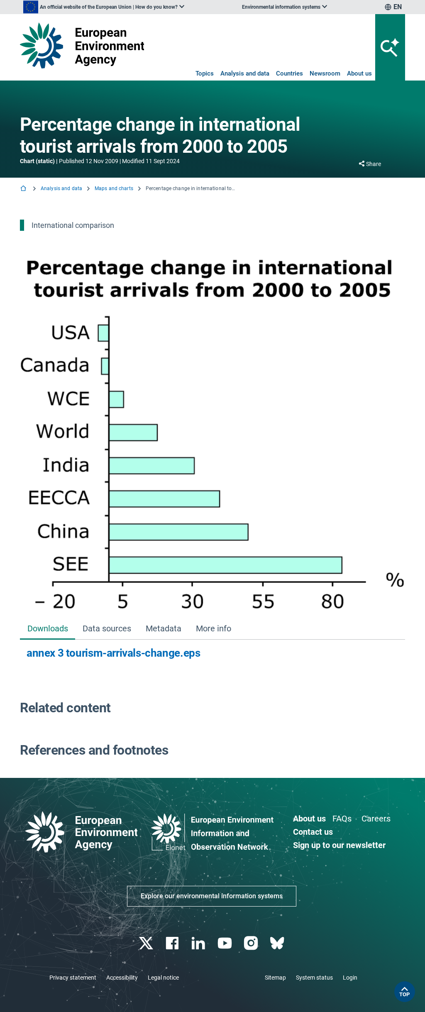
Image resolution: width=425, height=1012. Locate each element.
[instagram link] (251, 943)
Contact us (313, 832)
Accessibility (122, 977)
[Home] (24, 189)
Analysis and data (244, 73)
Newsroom (325, 73)
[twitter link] (146, 943)
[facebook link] (173, 943)
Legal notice (163, 977)
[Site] (82, 45)
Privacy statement (72, 977)
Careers (376, 819)
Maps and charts (114, 188)
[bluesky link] (277, 943)
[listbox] (104, 7)
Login (350, 977)
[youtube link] (225, 943)
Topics (204, 73)
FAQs (342, 819)
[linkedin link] (199, 943)
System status (314, 977)
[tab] (47, 629)
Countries (289, 73)
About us (359, 73)
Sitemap (275, 977)
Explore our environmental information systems (212, 896)
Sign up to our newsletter (339, 845)
